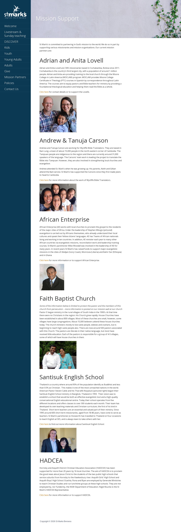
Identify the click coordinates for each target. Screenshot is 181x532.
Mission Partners (15, 77)
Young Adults (13, 59)
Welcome (10, 26)
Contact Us (11, 89)
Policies (9, 83)
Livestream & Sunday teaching (15, 34)
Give (7, 71)
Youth (8, 53)
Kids (7, 47)
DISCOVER (11, 42)
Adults (8, 65)
